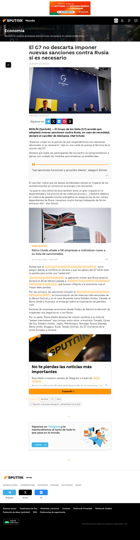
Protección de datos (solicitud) (16, 512)
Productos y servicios (49, 508)
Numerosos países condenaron (47, 277)
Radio (78, 485)
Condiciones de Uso (28, 508)
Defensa (54, 485)
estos (96, 378)
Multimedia (67, 485)
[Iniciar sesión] (122, 20)
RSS (35, 512)
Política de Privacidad (82, 508)
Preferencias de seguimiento (52, 512)
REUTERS (34, 116)
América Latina (10, 485)
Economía (34, 399)
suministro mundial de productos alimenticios (70, 266)
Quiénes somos (9, 508)
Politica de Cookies (103, 508)
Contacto (66, 508)
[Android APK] (11, 522)
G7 (52, 399)
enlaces (36, 381)
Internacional (39, 246)
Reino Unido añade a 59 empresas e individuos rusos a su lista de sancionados (68, 252)
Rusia (59, 399)
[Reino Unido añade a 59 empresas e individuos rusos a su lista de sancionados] (70, 225)
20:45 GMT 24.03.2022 (39, 64)
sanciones (44, 399)
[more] (107, 175)
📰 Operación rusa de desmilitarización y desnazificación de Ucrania (55, 404)
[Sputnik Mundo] (13, 23)
